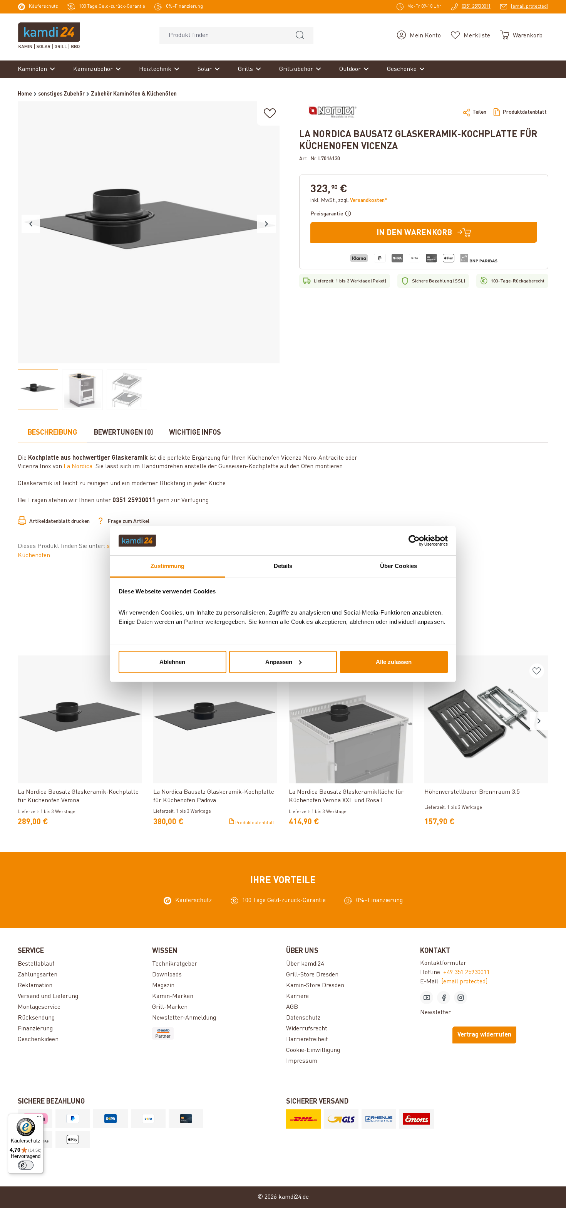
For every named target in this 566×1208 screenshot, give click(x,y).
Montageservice (39, 1007)
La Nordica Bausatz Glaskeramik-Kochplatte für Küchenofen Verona (78, 796)
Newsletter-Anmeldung (184, 1018)
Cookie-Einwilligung (313, 1050)
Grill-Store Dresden (312, 975)
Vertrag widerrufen (484, 1035)
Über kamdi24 (305, 964)
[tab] (52, 433)
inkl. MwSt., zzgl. (348, 200)
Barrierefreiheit (307, 1040)
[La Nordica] (332, 112)
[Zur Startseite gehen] (49, 35)
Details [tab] (283, 566)
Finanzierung (35, 1029)
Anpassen (278, 662)
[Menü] (39, 1118)
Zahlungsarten (37, 975)
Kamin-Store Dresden (315, 986)
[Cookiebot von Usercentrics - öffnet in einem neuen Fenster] (414, 540)
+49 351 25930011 (466, 972)
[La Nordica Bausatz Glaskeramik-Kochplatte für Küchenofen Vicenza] (149, 232)
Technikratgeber (174, 964)
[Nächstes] (266, 224)
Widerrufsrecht (306, 1029)
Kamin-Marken (172, 996)
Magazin (163, 986)
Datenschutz (303, 1018)
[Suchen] (299, 35)
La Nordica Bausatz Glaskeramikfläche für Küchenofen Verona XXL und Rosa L (346, 796)
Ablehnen (172, 662)
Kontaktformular (443, 963)
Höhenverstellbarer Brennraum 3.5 (471, 792)
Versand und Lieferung (48, 996)
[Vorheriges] (31, 224)
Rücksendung (36, 1018)
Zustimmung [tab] (168, 566)
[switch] (25, 1165)
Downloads (167, 975)
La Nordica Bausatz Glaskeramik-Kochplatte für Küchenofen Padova (213, 796)
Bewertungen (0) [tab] (123, 432)
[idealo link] (216, 1033)
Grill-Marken (170, 1007)
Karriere (297, 996)
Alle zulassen (394, 662)
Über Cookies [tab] (398, 566)
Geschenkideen (38, 1040)
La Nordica (78, 467)
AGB (292, 1007)
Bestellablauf (36, 964)
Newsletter (435, 1013)
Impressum (301, 1061)
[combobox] (223, 35)
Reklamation (35, 986)
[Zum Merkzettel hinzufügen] (270, 113)
